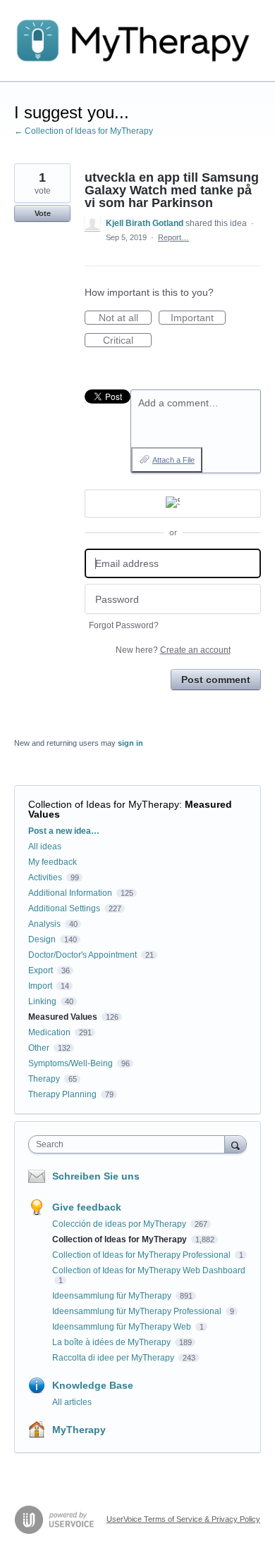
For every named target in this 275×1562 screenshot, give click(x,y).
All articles (72, 1402)
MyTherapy (79, 1429)
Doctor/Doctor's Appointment (82, 955)
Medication (49, 1032)
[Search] (235, 1144)
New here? (173, 650)
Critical (127, 341)
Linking (42, 1001)
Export (40, 970)
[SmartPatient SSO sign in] (173, 503)
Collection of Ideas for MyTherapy (103, 804)
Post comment (215, 679)
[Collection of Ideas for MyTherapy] (137, 41)
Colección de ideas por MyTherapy (120, 1224)
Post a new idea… (63, 831)
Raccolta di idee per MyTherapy (114, 1358)
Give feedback (86, 1207)
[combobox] (129, 1144)
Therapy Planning (62, 1094)
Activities (45, 877)
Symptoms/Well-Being (70, 1063)
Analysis (44, 924)
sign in (130, 743)
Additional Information (70, 893)
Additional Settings (64, 908)
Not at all (125, 318)
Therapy (44, 1079)
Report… (173, 237)
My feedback (52, 862)
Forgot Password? (124, 625)
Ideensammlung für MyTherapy (112, 1296)
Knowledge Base (92, 1385)
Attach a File (173, 460)
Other (38, 1048)
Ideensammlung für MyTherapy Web (122, 1327)
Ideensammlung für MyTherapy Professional (138, 1311)
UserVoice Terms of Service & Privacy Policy (183, 1519)
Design (42, 939)
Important (198, 318)
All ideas (44, 846)
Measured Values (62, 1017)
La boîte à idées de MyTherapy (112, 1342)
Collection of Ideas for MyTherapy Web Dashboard (148, 1270)
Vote (43, 213)
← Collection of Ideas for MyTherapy (83, 131)
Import (40, 986)
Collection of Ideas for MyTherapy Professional (142, 1255)
